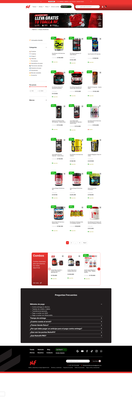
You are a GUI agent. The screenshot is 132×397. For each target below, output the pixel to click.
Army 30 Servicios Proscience (92, 189)
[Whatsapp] (101, 351)
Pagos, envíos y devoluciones (92, 367)
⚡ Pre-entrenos (33, 61)
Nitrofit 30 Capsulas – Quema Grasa (94, 87)
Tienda (34, 6)
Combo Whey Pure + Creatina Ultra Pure (72, 270)
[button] (64, 39)
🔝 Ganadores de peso (35, 68)
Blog (48, 349)
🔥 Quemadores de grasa (36, 63)
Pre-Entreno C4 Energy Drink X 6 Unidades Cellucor (76, 222)
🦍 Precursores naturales (35, 65)
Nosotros (41, 353)
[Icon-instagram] (96, 351)
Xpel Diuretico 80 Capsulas (94, 54)
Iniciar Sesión (60, 353)
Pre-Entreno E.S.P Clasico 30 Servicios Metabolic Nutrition (94, 222)
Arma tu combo (55, 6)
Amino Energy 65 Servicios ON (76, 189)
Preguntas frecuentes (68, 367)
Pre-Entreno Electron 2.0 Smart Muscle (75, 54)
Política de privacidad (79, 367)
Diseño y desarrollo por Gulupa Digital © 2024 (38, 367)
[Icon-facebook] (87, 351)
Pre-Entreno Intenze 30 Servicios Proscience (57, 87)
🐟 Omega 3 (32, 56)
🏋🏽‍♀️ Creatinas (32, 54)
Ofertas (40, 6)
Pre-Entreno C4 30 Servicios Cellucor (76, 155)
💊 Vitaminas (32, 58)
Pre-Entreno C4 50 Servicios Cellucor (58, 54)
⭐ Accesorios (33, 75)
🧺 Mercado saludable (35, 73)
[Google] (77, 351)
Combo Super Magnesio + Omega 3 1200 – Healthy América (90, 271)
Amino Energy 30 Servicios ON (58, 189)
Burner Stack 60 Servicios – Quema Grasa (58, 222)
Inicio (30, 29)
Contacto (49, 353)
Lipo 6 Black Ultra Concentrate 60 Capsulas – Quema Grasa (76, 122)
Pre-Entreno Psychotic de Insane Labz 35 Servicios (76, 87)
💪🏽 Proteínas (32, 51)
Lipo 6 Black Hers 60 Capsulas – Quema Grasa (58, 155)
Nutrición (41, 349)
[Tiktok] (92, 351)
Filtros (46, 6)
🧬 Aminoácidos (33, 70)
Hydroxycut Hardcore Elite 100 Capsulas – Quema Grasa (58, 121)
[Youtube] (82, 351)
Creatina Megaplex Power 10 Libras (94, 155)
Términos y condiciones (56, 367)
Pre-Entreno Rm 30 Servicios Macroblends (94, 121)
